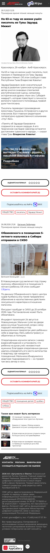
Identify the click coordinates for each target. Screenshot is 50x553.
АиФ (23, 277)
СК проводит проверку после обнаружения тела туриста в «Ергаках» (27, 418)
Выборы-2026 (34, 462)
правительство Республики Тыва (17, 63)
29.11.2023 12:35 (7, 10)
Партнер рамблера (24, 540)
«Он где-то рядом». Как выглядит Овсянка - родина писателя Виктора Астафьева (24, 152)
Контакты (7, 462)
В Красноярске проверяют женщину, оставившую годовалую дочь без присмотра (27, 444)
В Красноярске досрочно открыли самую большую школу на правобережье (28, 434)
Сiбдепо (5, 289)
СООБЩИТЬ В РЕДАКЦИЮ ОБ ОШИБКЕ (21, 466)
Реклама (20, 462)
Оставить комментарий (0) (25, 192)
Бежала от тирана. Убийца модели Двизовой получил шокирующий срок (27, 426)
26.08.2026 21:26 (8, 224)
